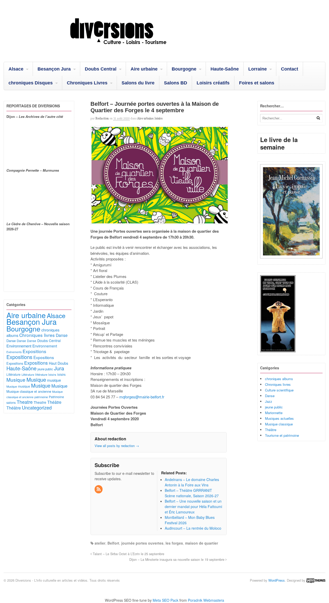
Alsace (15, 69)
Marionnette (273, 412)
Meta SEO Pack (165, 600)
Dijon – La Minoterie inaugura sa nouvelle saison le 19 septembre (177, 559)
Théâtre (270, 429)
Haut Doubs (58, 363)
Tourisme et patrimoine (282, 435)
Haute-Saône (225, 69)
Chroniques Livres (87, 82)
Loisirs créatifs (213, 82)
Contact (289, 69)
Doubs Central (100, 69)
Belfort (113, 543)
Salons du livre (138, 82)
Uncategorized (37, 407)
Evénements (14, 352)
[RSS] (99, 489)
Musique (15, 379)
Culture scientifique (279, 390)
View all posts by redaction (117, 445)
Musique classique (279, 424)
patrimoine (41, 397)
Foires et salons (256, 82)
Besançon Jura (54, 69)
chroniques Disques (30, 82)
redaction (102, 118)
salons (11, 402)
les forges (174, 543)
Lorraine (257, 69)
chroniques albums (279, 378)
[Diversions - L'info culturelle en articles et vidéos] (132, 48)
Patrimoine (56, 397)
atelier (100, 543)
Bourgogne (184, 69)
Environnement (18, 345)
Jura (59, 368)
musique (54, 380)
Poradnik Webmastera (206, 600)
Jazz (268, 401)
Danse (270, 395)
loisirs (158, 118)
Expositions (34, 351)
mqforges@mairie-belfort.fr (141, 396)
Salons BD (175, 82)
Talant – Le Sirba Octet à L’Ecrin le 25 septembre (128, 554)
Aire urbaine (144, 69)
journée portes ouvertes (142, 543)
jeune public (274, 407)
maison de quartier (201, 543)
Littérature (13, 374)
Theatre (25, 401)
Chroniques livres (278, 384)
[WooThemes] (315, 580)
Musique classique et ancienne (28, 391)
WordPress (276, 580)
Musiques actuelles (279, 418)
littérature (41, 374)
